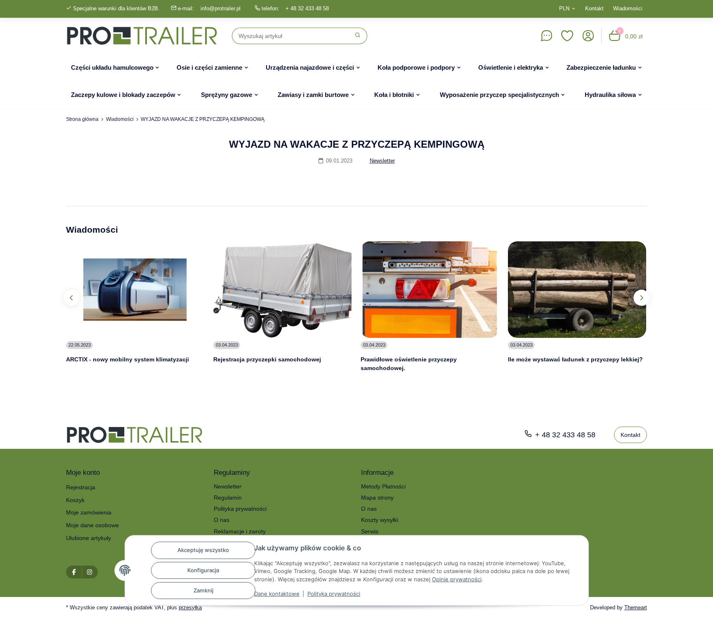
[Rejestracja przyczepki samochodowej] (282, 289)
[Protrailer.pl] (142, 36)
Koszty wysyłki (379, 520)
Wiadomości (627, 8)
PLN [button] (564, 8)
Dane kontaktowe (277, 593)
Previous (72, 298)
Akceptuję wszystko (203, 550)
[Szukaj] (358, 36)
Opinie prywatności (457, 579)
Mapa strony (377, 497)
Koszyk (75, 500)
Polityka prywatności (333, 593)
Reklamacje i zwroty (240, 531)
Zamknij (203, 590)
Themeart (635, 607)
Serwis (369, 531)
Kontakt (594, 8)
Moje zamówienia (88, 512)
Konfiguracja (203, 570)
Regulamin (228, 497)
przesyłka (190, 607)
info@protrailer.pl (221, 8)
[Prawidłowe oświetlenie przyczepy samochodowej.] (430, 289)
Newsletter (382, 161)
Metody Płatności (383, 486)
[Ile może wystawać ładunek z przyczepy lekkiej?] (577, 289)
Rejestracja (80, 487)
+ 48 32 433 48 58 (307, 8)
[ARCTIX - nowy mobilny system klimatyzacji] (135, 289)
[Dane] (546, 36)
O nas (221, 520)
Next (641, 298)
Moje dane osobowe (92, 525)
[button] (567, 36)
